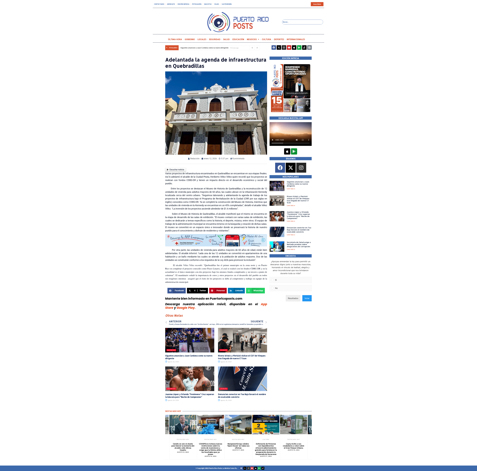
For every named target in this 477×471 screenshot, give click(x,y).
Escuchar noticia (177, 169)
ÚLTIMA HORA (175, 39)
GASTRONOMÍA (227, 4)
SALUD (226, 39)
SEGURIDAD (214, 39)
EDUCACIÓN (238, 39)
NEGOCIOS (252, 39)
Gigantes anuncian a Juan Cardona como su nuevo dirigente (204, 48)
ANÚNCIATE (171, 4)
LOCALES (202, 39)
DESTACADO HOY (183, 439)
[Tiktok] (304, 47)
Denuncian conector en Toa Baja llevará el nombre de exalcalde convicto (299, 230)
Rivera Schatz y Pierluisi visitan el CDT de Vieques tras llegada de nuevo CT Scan (241, 357)
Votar (307, 298)
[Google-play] (299, 47)
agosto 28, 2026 (173, 362)
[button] (176, 290)
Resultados (293, 298)
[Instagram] (284, 47)
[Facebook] (274, 47)
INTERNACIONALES (296, 39)
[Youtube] (289, 47)
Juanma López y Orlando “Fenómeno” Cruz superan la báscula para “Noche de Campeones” (189, 395)
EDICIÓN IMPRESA (183, 4)
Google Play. (186, 308)
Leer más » (291, 189)
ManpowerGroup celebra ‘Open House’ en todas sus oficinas (210, 446)
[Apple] (294, 47)
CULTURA (266, 39)
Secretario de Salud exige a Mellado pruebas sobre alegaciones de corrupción (299, 244)
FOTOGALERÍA (196, 4)
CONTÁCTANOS (159, 4)
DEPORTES (279, 39)
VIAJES (216, 4)
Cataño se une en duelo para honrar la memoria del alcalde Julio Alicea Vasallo (293, 447)
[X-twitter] (279, 47)
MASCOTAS (208, 4)
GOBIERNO (190, 39)
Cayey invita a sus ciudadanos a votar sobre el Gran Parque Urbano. (266, 446)
